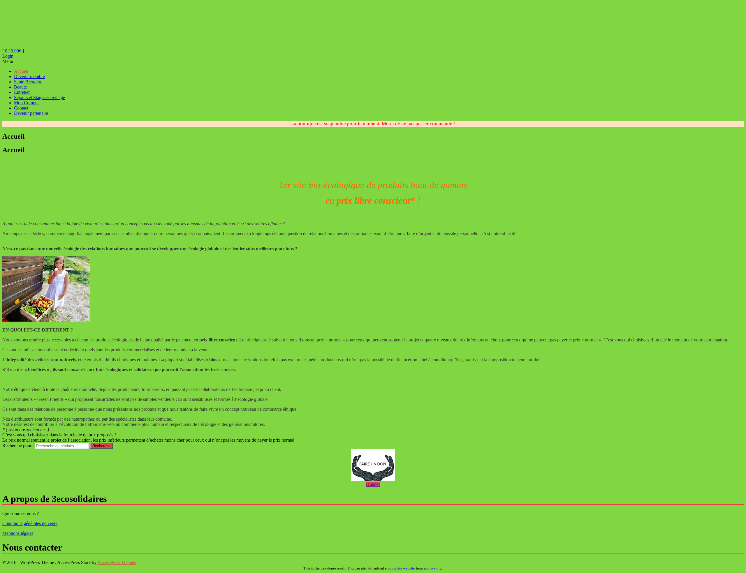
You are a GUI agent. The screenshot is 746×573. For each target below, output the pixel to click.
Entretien (22, 92)
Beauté (20, 86)
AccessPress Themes (116, 562)
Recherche (101, 446)
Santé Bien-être (28, 81)
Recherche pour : (18, 445)
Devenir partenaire (31, 113)
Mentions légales (17, 533)
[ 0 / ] (13, 50)
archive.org (433, 568)
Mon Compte (26, 102)
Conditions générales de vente (29, 523)
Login (7, 56)
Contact (21, 107)
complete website (401, 568)
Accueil (21, 71)
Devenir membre (29, 76)
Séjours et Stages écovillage (39, 97)
